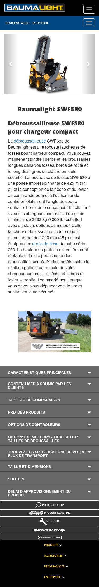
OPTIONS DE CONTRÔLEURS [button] (34, 425)
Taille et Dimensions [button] (29, 466)
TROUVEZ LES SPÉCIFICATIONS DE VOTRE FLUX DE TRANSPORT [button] (46, 453)
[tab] (49, 372)
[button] (11, 64)
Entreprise (52, 577)
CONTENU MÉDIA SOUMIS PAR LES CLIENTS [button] (39, 385)
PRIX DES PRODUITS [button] (26, 412)
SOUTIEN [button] (16, 479)
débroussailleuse (30, 141)
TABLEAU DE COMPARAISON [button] (34, 400)
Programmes (54, 566)
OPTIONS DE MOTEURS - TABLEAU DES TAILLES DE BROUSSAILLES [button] (43, 439)
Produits (51, 545)
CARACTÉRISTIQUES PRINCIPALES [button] (39, 373)
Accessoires (53, 555)
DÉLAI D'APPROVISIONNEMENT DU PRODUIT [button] (39, 493)
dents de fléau (45, 243)
